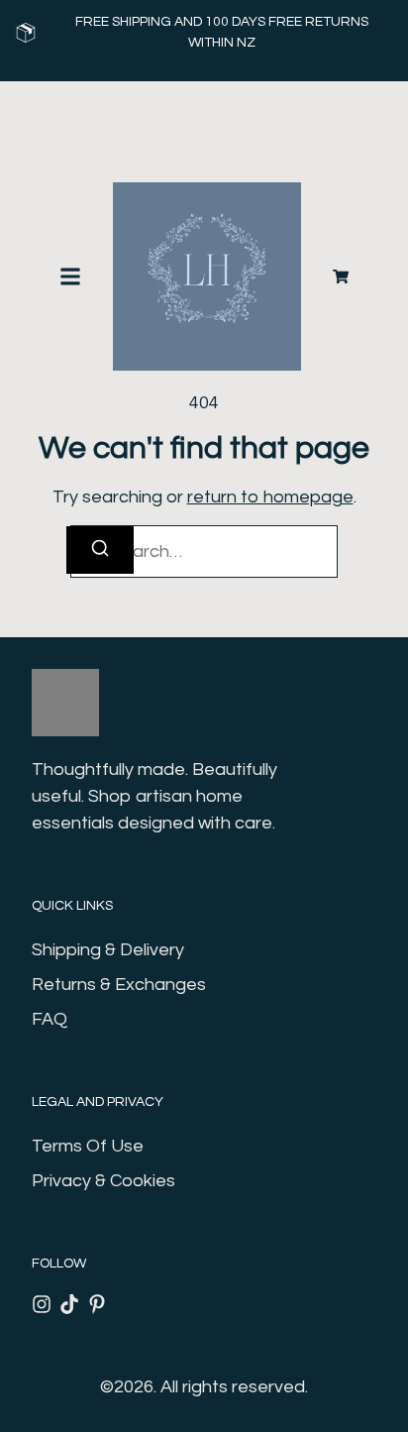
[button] (70, 276)
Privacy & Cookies (103, 1180)
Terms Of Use (88, 1146)
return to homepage (270, 497)
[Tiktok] (69, 1304)
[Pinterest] (97, 1304)
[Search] (100, 550)
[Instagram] (41, 1304)
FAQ (49, 1019)
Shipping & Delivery (108, 949)
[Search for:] (204, 551)
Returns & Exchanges (119, 984)
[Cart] (341, 276)
